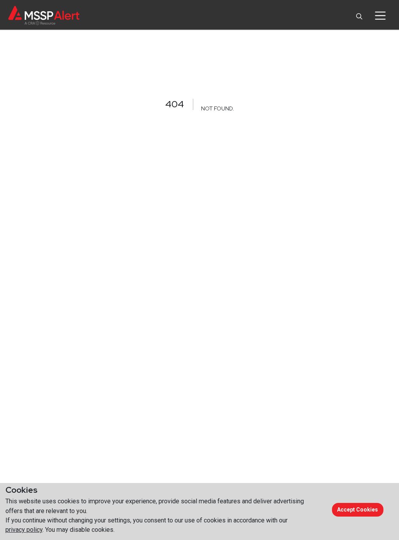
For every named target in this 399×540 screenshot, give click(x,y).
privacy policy (23, 529)
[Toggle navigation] (380, 15)
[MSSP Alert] (44, 15)
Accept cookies (357, 509)
